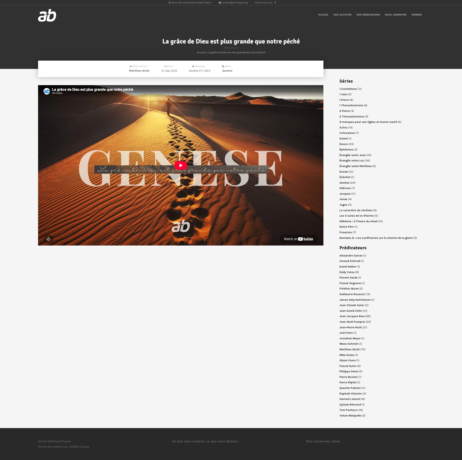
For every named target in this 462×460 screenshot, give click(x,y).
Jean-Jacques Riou (352, 316)
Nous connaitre (396, 14)
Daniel (343, 138)
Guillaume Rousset (352, 294)
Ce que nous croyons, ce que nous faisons (205, 441)
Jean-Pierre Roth (350, 327)
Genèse (227, 70)
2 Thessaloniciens (351, 116)
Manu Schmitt (348, 343)
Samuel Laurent (350, 399)
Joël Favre (346, 332)
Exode (343, 171)
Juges (343, 204)
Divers (343, 144)
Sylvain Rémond (350, 404)
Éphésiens (346, 149)
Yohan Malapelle (350, 415)
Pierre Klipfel (347, 382)
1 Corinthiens (348, 89)
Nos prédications (368, 14)
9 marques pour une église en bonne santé (368, 122)
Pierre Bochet (348, 377)
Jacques (345, 193)
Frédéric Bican (349, 288)
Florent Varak (348, 277)
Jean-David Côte (350, 310)
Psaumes (345, 232)
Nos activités (343, 14)
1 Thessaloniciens (351, 105)
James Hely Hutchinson (355, 299)
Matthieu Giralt (139, 70)
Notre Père (346, 226)
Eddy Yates (347, 272)
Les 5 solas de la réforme (356, 215)
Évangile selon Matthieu (355, 166)
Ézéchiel (344, 177)
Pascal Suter (347, 366)
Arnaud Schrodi (349, 261)
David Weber (347, 266)
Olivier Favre (347, 360)
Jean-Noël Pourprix (352, 321)
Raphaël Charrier (350, 393)
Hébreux (345, 188)
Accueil (323, 14)
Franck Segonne (350, 283)
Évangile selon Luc (351, 160)
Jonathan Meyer (350, 338)
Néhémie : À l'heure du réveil (358, 221)
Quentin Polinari (350, 388)
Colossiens (347, 133)
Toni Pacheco (348, 410)
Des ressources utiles (323, 441)
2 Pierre (344, 111)
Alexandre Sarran (351, 255)
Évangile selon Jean (352, 155)
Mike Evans (346, 355)
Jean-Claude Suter (351, 305)
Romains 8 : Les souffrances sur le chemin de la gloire (376, 238)
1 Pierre (344, 100)
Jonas (343, 199)
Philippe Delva (348, 371)
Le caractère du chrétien (355, 210)
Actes (343, 127)
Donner (417, 14)
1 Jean (343, 94)
